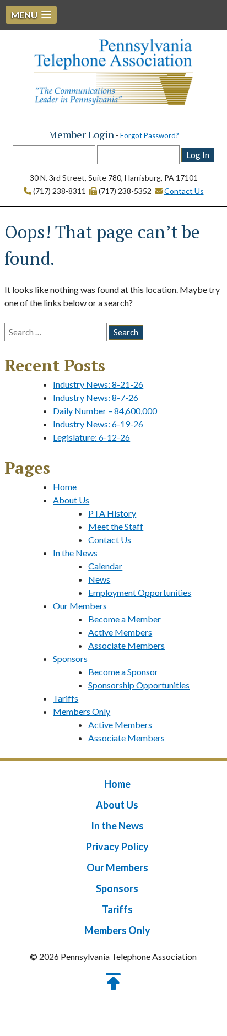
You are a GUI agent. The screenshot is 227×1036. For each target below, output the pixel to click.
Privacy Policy (117, 846)
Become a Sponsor (123, 671)
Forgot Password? (149, 135)
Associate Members (126, 645)
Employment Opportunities (139, 592)
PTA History (112, 513)
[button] (31, 15)
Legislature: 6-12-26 (91, 437)
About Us (71, 500)
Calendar (105, 566)
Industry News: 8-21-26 (98, 384)
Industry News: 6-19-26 (98, 424)
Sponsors (70, 658)
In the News (75, 552)
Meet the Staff (115, 526)
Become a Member (124, 619)
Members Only (81, 711)
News (99, 579)
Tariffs (65, 698)
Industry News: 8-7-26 (95, 397)
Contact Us (184, 191)
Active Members (120, 632)
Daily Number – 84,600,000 (105, 410)
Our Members (80, 605)
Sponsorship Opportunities (139, 685)
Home (65, 486)
